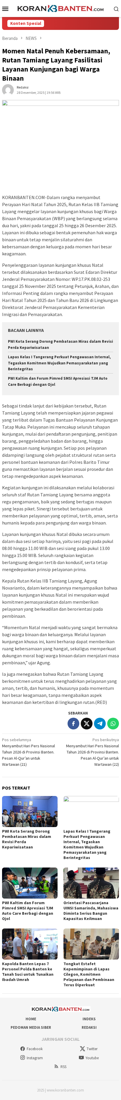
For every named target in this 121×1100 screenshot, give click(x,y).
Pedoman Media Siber (31, 1027)
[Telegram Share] (100, 723)
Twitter (92, 1048)
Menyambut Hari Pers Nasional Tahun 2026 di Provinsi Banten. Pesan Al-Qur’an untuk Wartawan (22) (92, 752)
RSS (63, 1066)
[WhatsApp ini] (113, 723)
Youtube (92, 1057)
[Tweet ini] (87, 723)
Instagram (35, 1057)
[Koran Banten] (60, 8)
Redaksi (89, 1027)
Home (31, 1018)
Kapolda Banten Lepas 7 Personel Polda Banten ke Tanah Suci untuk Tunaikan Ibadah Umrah (27, 971)
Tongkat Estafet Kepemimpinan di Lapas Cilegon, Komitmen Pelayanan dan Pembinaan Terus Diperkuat (88, 974)
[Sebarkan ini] (73, 723)
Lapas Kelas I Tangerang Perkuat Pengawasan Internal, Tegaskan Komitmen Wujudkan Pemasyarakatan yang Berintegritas (59, 363)
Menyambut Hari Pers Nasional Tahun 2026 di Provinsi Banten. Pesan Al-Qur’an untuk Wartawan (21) (28, 752)
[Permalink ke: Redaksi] (8, 89)
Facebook (35, 1048)
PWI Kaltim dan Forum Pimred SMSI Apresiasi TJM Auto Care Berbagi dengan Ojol (27, 910)
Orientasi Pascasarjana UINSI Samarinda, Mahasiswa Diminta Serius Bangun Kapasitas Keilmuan (90, 910)
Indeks (89, 1018)
